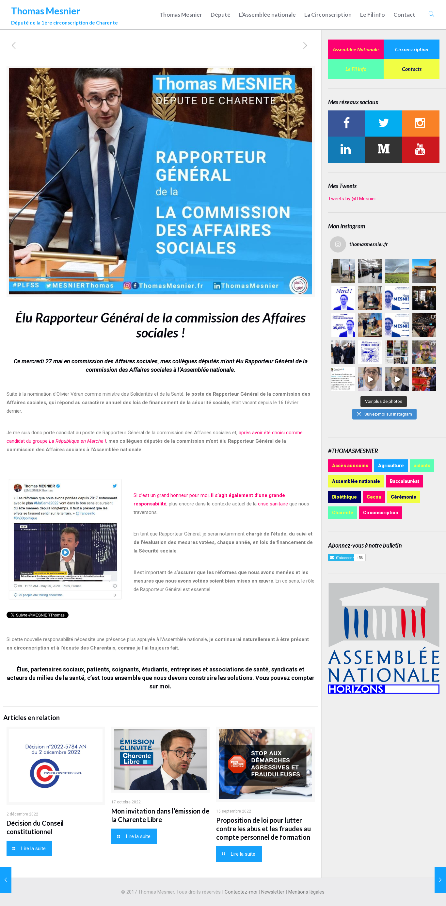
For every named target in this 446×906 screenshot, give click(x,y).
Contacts (412, 69)
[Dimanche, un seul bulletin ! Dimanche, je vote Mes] (397, 325)
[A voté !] (370, 298)
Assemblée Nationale (356, 49)
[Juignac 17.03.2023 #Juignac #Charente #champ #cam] (397, 271)
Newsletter (272, 892)
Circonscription (411, 49)
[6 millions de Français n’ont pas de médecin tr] (370, 379)
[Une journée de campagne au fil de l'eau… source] (343, 352)
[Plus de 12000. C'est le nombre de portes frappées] (397, 298)
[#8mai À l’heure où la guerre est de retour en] (343, 271)
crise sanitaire (273, 504)
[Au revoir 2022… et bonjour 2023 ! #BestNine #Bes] (397, 352)
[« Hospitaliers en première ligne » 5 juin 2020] (440, 880)
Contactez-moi (241, 892)
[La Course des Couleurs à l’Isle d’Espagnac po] (424, 352)
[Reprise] (424, 271)
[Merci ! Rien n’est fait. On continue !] (343, 325)
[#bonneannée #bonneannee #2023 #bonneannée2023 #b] (370, 352)
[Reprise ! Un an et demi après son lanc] (370, 271)
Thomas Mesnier (64, 14)
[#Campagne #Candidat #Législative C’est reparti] (343, 379)
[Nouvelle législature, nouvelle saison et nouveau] (397, 379)
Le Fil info (355, 69)
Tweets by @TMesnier (352, 199)
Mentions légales (306, 892)
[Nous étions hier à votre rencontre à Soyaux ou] (424, 325)
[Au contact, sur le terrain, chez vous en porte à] (424, 298)
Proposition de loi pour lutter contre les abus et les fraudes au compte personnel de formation (263, 828)
